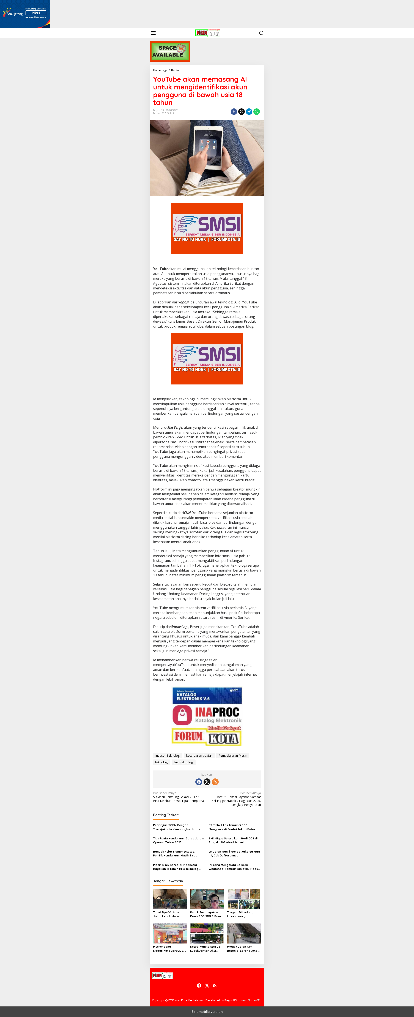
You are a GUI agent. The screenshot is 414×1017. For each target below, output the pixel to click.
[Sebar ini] (234, 111)
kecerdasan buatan (199, 755)
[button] (261, 33)
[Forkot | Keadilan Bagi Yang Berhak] (208, 33)
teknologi (161, 762)
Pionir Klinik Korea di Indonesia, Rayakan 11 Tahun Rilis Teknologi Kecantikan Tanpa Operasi (176, 867)
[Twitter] (207, 781)
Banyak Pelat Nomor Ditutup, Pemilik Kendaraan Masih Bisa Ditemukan (174, 853)
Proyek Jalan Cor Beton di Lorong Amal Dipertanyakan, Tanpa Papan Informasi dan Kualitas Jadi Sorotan (243, 948)
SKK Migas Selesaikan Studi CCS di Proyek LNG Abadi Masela (233, 840)
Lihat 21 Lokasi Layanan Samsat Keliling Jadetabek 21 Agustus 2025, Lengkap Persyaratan (236, 799)
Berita (156, 113)
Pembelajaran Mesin (232, 755)
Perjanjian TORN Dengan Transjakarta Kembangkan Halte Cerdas (176, 827)
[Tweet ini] (241, 111)
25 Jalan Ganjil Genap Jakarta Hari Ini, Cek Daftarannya (234, 853)
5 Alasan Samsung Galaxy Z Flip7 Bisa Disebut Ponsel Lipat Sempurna (178, 797)
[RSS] (215, 781)
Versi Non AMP (250, 1000)
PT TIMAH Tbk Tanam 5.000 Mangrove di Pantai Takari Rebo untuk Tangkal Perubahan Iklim (232, 827)
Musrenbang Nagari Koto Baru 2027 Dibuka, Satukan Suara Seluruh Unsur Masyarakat (169, 948)
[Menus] (153, 33)
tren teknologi (183, 762)
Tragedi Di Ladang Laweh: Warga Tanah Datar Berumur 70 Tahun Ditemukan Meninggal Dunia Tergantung (242, 914)
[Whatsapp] (256, 111)
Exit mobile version (207, 1011)
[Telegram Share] (249, 111)
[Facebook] (198, 781)
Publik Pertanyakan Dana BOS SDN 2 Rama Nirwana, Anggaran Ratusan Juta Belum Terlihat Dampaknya (206, 914)
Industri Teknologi (167, 755)
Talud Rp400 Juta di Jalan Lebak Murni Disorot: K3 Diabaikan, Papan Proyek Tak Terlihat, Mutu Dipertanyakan (168, 914)
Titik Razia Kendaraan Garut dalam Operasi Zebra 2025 (178, 840)
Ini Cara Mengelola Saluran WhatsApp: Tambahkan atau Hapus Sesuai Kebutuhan (234, 867)
